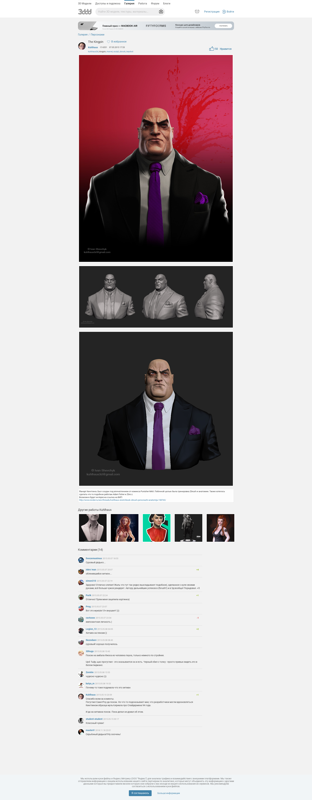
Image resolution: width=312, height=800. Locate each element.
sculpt (116, 51)
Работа (142, 3)
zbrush (123, 51)
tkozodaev (91, 640)
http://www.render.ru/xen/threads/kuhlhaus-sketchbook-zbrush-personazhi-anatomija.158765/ (122, 500)
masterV (90, 730)
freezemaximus (94, 558)
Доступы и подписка (107, 3)
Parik (89, 595)
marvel (110, 51)
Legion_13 (91, 629)
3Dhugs (90, 651)
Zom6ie (90, 672)
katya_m (90, 683)
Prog (88, 606)
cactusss (90, 617)
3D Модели (84, 3)
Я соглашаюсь (140, 793)
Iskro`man (91, 569)
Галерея (129, 3)
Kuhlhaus (93, 47)
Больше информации (168, 793)
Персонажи (97, 34)
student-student (94, 719)
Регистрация (212, 11)
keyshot (129, 51)
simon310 (91, 580)
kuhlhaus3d (93, 51)
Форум (155, 3)
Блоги (166, 3)
